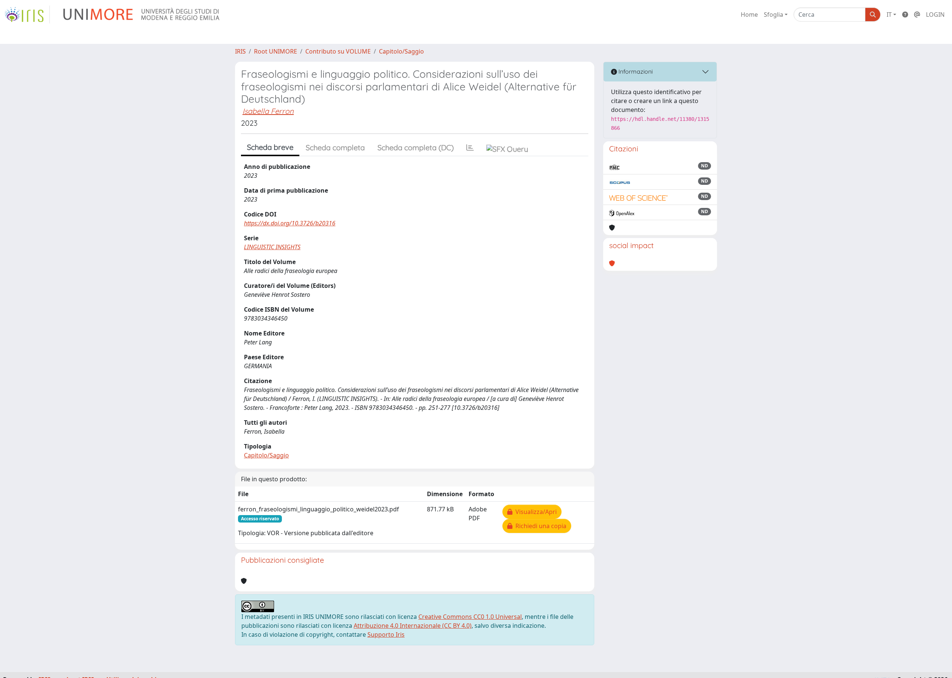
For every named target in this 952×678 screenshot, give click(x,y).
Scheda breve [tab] (270, 147)
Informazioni (635, 71)
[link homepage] (27, 14)
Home (749, 14)
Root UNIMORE (275, 51)
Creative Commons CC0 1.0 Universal (470, 617)
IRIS (240, 51)
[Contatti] (917, 14)
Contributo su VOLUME (338, 51)
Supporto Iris (386, 634)
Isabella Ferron (268, 111)
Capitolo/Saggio (401, 51)
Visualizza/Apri (534, 512)
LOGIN (935, 14)
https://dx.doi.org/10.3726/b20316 (289, 223)
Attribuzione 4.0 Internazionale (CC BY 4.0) (413, 625)
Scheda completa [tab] (335, 147)
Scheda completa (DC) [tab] (415, 147)
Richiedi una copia (539, 526)
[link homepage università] (142, 14)
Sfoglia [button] (773, 14)
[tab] (470, 147)
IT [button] (889, 14)
